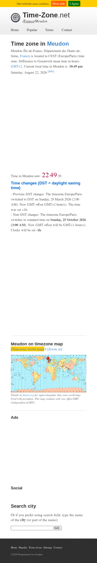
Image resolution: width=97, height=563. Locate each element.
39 (59, 176)
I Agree (74, 3)
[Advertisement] (48, 123)
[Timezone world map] (27, 349)
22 (45, 174)
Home (15, 30)
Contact (67, 30)
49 (53, 174)
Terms (49, 30)
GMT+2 (16, 66)
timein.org (28, 395)
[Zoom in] (54, 349)
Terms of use (35, 547)
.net (46, 15)
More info (59, 3)
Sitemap (47, 547)
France (29, 20)
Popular (32, 30)
